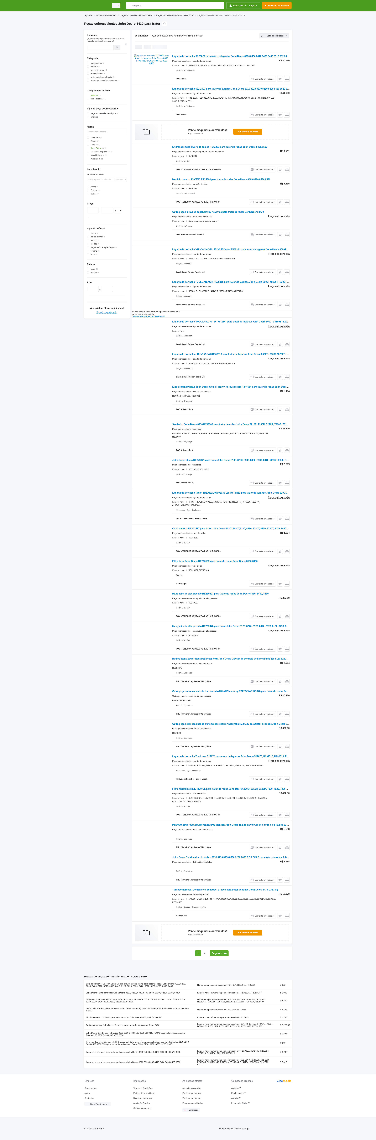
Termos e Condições (142, 1088)
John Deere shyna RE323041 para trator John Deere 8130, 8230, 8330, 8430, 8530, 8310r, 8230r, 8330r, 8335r (231, 460)
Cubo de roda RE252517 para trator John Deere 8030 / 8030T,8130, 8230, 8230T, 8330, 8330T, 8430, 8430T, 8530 (233, 528)
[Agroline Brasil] (96, 5)
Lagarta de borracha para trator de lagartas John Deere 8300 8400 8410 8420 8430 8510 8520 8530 (133, 1052)
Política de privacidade (143, 1093)
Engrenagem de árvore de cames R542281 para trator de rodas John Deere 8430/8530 (219, 147)
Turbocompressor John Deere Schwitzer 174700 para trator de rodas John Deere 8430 (225, 889)
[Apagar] (126, 44)
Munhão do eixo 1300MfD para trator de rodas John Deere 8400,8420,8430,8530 (124, 1017)
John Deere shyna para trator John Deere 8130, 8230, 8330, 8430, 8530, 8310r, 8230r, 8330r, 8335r (133, 993)
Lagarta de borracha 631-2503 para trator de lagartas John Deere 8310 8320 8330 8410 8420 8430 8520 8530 (231, 89)
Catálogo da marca (142, 1108)
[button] (280, 79)
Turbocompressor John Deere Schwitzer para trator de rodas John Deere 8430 (123, 1025)
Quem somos (90, 1088)
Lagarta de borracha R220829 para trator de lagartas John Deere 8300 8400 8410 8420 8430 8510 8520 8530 (231, 56)
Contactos (89, 1098)
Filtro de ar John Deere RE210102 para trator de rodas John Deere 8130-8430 (215, 561)
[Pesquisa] (129, 5)
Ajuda (87, 1093)
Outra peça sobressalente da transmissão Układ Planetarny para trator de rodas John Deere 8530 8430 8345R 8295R (137, 1009)
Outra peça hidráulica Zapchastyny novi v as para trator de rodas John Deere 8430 (218, 212)
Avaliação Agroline (141, 1103)
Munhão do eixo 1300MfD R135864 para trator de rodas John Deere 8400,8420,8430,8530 (221, 179)
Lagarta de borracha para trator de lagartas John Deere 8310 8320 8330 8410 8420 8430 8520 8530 (133, 1062)
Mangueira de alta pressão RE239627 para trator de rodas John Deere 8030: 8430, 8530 (220, 593)
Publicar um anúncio (247, 131)
